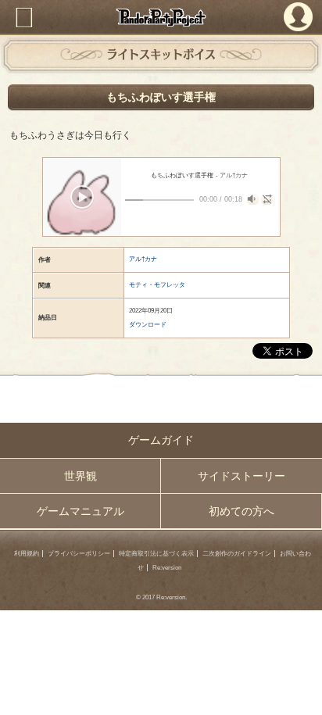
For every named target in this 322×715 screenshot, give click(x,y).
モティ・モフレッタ (157, 284)
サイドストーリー (241, 476)
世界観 (80, 476)
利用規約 (26, 553)
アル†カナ (143, 259)
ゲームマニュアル (80, 511)
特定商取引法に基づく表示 (156, 553)
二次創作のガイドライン (236, 553)
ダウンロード (147, 324)
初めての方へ (241, 511)
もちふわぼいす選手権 (161, 97)
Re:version (166, 567)
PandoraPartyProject (161, 17)
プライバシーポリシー (79, 553)
